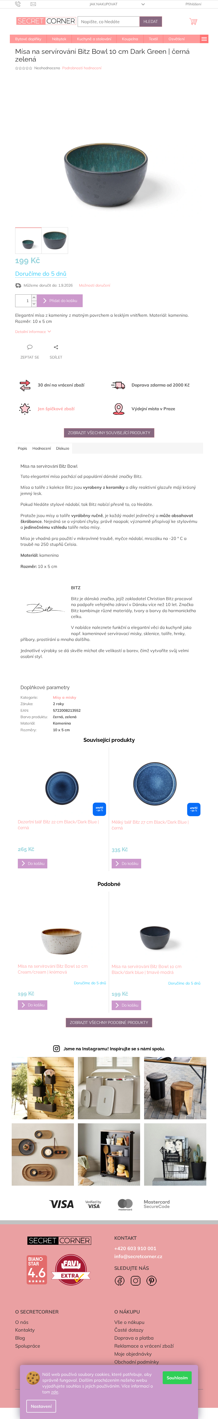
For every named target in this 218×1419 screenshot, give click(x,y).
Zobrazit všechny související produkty (109, 433)
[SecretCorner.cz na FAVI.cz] (71, 1270)
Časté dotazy (129, 1330)
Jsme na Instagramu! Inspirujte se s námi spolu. (114, 1048)
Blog (20, 1338)
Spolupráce (27, 1346)
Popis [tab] (22, 448)
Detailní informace (30, 331)
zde (54, 1391)
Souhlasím (177, 1377)
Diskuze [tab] (62, 448)
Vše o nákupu (129, 1322)
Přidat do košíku (63, 301)
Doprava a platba (134, 1338)
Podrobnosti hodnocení (81, 68)
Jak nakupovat (104, 4)
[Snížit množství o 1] (34, 304)
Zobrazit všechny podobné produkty (109, 1022)
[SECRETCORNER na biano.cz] (36, 1270)
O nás (21, 1322)
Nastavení (41, 1406)
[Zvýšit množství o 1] (34, 298)
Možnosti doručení (94, 285)
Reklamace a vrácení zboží (144, 1346)
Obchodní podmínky (136, 1362)
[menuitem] (28, 39)
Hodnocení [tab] (41, 448)
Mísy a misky (64, 697)
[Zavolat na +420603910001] (23, 4)
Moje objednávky (133, 1354)
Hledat (151, 21)
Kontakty (25, 1330)
